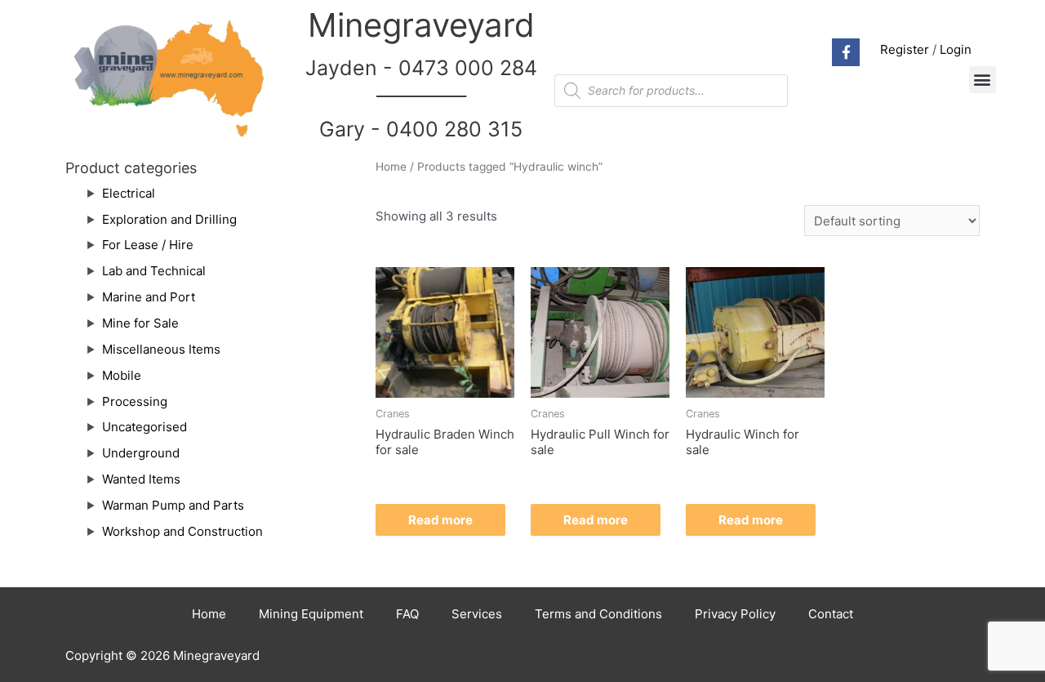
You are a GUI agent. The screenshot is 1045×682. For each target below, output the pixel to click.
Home (391, 166)
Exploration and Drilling (169, 219)
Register (904, 49)
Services (476, 614)
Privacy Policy (735, 614)
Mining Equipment (311, 614)
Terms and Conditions (598, 614)
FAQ (407, 614)
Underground (141, 453)
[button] (982, 79)
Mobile (121, 375)
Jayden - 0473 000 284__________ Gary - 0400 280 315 (421, 98)
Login (956, 49)
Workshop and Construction (182, 531)
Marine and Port (148, 297)
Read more (440, 520)
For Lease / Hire (147, 244)
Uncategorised (144, 427)
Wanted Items (141, 479)
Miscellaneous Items (161, 349)
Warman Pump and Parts (173, 505)
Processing (134, 401)
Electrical (128, 193)
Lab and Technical (154, 271)
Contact (830, 614)
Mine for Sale (140, 323)
